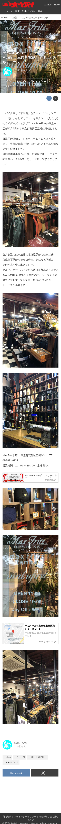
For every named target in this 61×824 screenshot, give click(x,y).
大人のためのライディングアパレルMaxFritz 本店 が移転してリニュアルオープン (30, 57)
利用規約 (7, 817)
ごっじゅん (19, 73)
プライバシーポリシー (25, 817)
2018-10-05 (19, 70)
